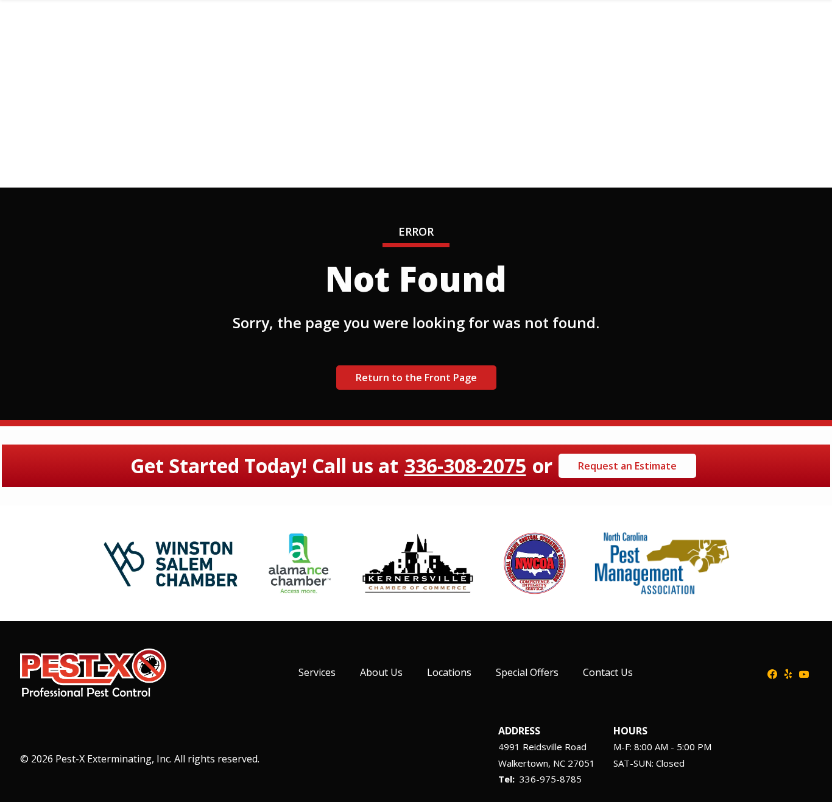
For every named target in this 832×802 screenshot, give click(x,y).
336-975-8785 (551, 779)
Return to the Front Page (416, 377)
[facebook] (772, 673)
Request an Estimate (627, 466)
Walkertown (523, 763)
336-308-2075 (465, 466)
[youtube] (804, 673)
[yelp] (788, 673)
